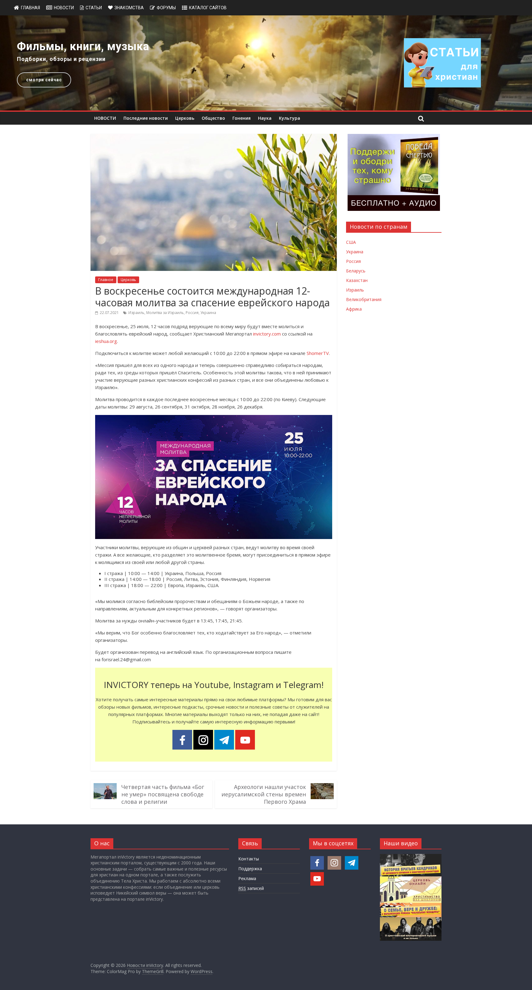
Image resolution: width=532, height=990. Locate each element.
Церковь (184, 118)
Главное (105, 279)
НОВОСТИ (105, 118)
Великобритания (363, 299)
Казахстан (357, 280)
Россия (192, 312)
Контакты (248, 859)
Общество (213, 118)
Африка (354, 309)
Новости (64, 7)
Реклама (247, 878)
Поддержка (250, 868)
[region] (266, 63)
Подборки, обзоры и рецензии (61, 59)
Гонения (241, 118)
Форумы (166, 7)
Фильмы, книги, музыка (83, 46)
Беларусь (355, 271)
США (351, 242)
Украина (208, 312)
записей (251, 888)
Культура (289, 118)
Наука (265, 118)
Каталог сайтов (208, 7)
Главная (30, 7)
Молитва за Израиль (165, 312)
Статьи (94, 7)
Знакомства (129, 7)
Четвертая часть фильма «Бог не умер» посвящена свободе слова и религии (162, 794)
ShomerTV (318, 353)
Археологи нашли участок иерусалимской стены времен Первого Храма (263, 794)
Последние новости (145, 118)
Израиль (136, 312)
